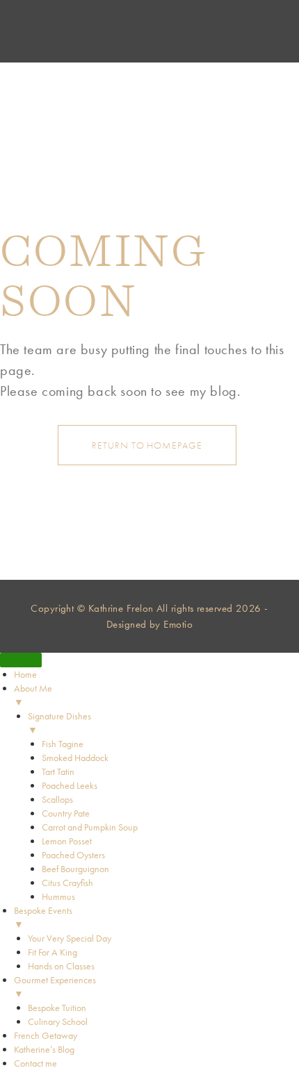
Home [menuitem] (25, 674)
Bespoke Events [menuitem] (43, 917)
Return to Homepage (147, 445)
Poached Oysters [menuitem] (73, 855)
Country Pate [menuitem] (66, 813)
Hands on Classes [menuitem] (61, 966)
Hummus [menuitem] (58, 896)
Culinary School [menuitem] (58, 1021)
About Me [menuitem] (33, 695)
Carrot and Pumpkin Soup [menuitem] (90, 827)
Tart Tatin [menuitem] (58, 771)
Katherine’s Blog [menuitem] (44, 1049)
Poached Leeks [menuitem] (69, 785)
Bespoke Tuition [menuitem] (57, 1007)
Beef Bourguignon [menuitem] (75, 868)
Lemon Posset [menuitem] (67, 841)
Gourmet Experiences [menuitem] (55, 987)
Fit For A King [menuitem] (52, 952)
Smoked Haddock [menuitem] (75, 757)
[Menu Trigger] (21, 660)
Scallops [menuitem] (57, 799)
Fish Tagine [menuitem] (62, 743)
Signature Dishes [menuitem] (59, 723)
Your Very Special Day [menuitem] (69, 938)
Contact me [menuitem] (35, 1063)
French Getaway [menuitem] (45, 1035)
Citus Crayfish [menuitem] (67, 882)
